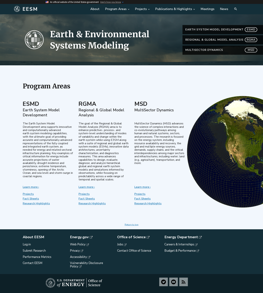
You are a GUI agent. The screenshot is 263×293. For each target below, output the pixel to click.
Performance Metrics (37, 257)
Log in (27, 244)
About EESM (33, 237)
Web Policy (78, 244)
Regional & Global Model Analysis (220, 40)
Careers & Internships (179, 244)
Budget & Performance (180, 251)
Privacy (75, 251)
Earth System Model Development (220, 29)
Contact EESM (32, 263)
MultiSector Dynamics (219, 50)
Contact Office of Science (134, 251)
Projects (28, 194)
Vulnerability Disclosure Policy (86, 264)
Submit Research (34, 251)
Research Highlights (36, 203)
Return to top (131, 224)
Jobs (120, 244)
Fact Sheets (31, 199)
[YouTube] (173, 282)
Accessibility (78, 257)
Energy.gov (79, 237)
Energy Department (181, 237)
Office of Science (131, 237)
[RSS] (183, 282)
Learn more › (31, 187)
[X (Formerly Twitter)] (163, 282)
